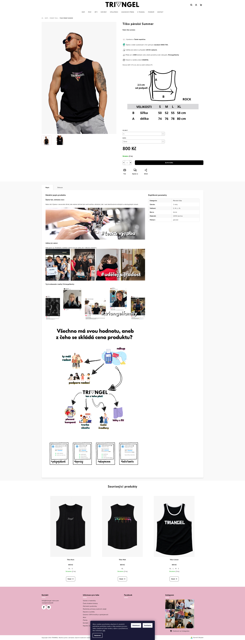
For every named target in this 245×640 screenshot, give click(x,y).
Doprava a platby (89, 612)
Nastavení (97, 635)
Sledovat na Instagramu (181, 631)
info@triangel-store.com (50, 601)
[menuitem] (83, 12)
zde (104, 630)
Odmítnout (136, 625)
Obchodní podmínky (90, 606)
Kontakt (85, 623)
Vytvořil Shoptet (198, 637)
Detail (69, 579)
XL (69, 568)
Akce (84, 617)
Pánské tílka (177, 201)
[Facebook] (44, 607)
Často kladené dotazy (90, 603)
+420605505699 (47, 603)
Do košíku (170, 163)
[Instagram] (48, 607)
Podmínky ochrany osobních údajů (94, 609)
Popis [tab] (47, 187)
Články (85, 620)
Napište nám (87, 626)
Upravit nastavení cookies (83, 637)
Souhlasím (147, 625)
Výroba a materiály (89, 601)
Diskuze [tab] (60, 187)
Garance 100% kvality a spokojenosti (95, 614)
